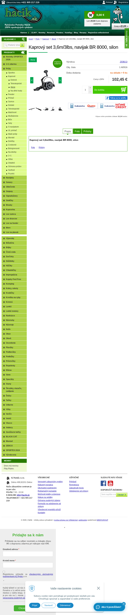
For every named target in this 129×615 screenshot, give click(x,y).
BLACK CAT (11, 437)
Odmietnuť (65, 605)
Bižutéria (10, 243)
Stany (8, 384)
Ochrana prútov (14, 166)
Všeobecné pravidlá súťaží (49, 509)
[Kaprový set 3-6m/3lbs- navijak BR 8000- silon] (48, 81)
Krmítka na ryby (13, 297)
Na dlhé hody (16, 91)
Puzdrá (11, 174)
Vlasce (9, 423)
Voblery (9, 427)
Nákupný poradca (45, 485)
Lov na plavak (12, 232)
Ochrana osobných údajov (49, 500)
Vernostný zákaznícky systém (50, 482)
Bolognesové (14, 148)
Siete (8, 375)
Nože (8, 329)
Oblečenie (10, 187)
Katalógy (68, 33)
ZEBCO (123, 61)
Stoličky (9, 200)
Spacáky (10, 379)
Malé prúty (12, 134)
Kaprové (45, 39)
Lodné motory (12, 311)
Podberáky (11, 352)
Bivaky (9, 205)
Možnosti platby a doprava (49, 494)
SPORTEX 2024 (13, 450)
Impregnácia (11, 275)
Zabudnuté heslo (76, 488)
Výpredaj (10, 238)
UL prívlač (12, 130)
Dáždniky (10, 261)
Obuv (8, 334)
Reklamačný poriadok (47, 491)
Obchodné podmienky (47, 488)
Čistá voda (11, 252)
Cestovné (12, 145)
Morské (11, 138)
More (8, 228)
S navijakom (13, 127)
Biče (10, 119)
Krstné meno (8, 561)
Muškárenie (13, 116)
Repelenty (10, 366)
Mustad (9, 441)
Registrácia (123, 2)
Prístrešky (10, 361)
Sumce (11, 101)
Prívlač (11, 98)
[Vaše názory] (127, 38)
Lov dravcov (11, 219)
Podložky (10, 356)
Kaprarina (10, 209)
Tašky (8, 400)
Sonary (9, 182)
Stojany (9, 191)
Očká (10, 159)
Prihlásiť (109, 2)
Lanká (8, 306)
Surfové (11, 170)
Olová (8, 338)
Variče (9, 414)
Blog (76, 33)
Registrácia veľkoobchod (98, 33)
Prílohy (87, 131)
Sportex (11, 73)
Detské (11, 105)
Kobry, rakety (12, 288)
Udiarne (9, 405)
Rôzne (9, 370)
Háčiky (9, 266)
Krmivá (9, 302)
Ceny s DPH (98, 79)
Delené (14, 80)
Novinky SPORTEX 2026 (14, 58)
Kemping (10, 284)
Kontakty (41, 513)
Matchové (12, 112)
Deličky (11, 141)
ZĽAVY (34, 33)
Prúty (38, 39)
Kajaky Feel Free (13, 279)
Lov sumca (11, 214)
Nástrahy (10, 320)
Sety (10, 123)
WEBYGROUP (102, 520)
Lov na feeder (12, 223)
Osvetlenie (11, 343)
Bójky (8, 247)
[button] (124, 604)
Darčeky (10, 256)
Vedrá (8, 418)
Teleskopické (16, 83)
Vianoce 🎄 (25, 33)
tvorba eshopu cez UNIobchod (66, 520)
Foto (77, 131)
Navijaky (10, 178)
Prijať (34, 605)
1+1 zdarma (11, 64)
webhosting (83, 520)
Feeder (11, 94)
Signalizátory (12, 196)
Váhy (8, 409)
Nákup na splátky (45, 497)
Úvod (31, 39)
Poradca (59, 33)
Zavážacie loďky (13, 432)
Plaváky (9, 347)
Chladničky (11, 270)
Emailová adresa (10, 549)
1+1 (9, 156)
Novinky (42, 33)
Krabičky (10, 293)
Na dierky (12, 152)
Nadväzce (10, 316)
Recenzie (51, 33)
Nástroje (10, 325)
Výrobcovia (11, 455)
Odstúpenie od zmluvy (78, 491)
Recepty (83, 33)
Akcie (54, 39)
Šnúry (8, 396)
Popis (67, 131)
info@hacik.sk (23, 495)
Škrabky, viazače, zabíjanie (14, 389)
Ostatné (11, 163)
